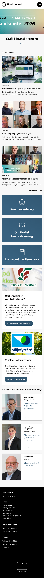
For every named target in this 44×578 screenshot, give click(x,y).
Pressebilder (30, 408)
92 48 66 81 (29, 465)
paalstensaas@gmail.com (33, 463)
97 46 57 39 (30, 437)
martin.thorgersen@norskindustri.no (33, 435)
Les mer (26, 417)
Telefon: (9, 541)
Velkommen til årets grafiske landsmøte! (20, 179)
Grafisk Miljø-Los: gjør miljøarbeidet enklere (21, 88)
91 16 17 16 (29, 406)
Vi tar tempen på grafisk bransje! (16, 133)
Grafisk (22, 43)
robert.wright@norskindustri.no (33, 403)
